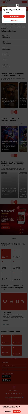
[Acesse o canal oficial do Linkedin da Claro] (16, 393)
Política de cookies (6, 408)
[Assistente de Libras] (22, 397)
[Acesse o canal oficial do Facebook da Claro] (6, 393)
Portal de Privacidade (17, 397)
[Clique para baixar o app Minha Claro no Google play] (6, 376)
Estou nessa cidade (14, 16)
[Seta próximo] (15, 112)
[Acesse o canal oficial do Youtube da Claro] (14, 393)
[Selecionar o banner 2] (14, 238)
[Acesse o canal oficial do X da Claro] (9, 393)
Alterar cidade (14, 20)
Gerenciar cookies (7, 411)
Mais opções (14, 359)
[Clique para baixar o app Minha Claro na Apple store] (6, 380)
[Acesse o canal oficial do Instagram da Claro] (11, 393)
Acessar (24, 1)
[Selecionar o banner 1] (13, 238)
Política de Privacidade (9, 397)
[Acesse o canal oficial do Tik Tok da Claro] (19, 393)
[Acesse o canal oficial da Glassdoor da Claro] (22, 393)
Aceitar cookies (17, 411)
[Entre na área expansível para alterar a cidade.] (17, 5)
